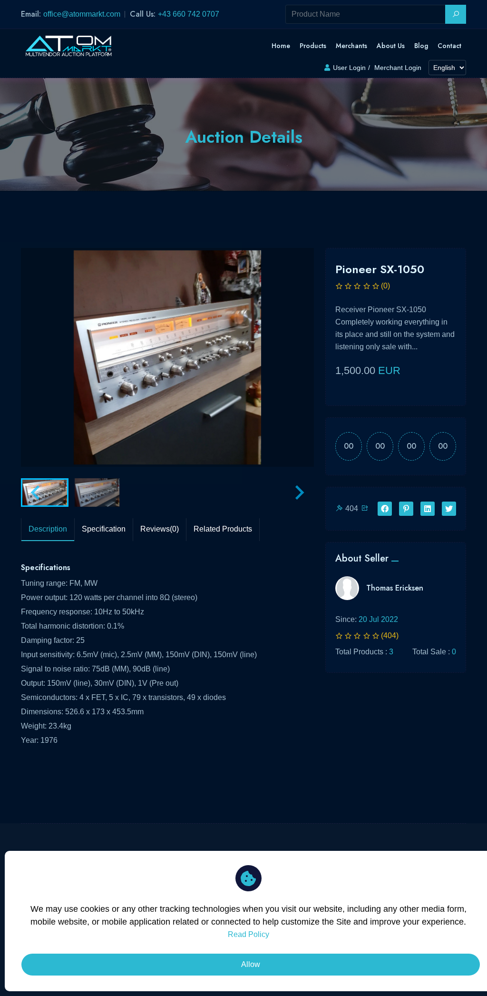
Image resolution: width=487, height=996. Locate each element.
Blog (421, 45)
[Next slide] (298, 492)
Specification (104, 529)
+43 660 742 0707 (188, 14)
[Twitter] (449, 509)
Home (281, 45)
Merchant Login (397, 67)
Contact (449, 45)
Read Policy (248, 934)
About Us (391, 45)
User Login (349, 67)
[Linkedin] (427, 509)
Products (313, 45)
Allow (250, 964)
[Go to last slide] (36, 492)
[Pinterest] (406, 509)
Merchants (351, 45)
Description (48, 529)
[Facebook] (385, 509)
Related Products (223, 529)
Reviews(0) (159, 529)
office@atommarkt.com (81, 14)
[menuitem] (44, 492)
